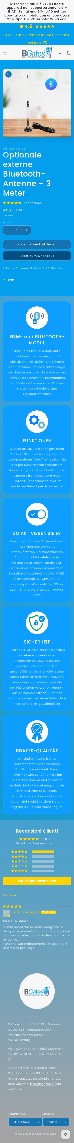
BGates (29, 1133)
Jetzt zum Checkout (37, 256)
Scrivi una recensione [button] (37, 880)
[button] (5, 52)
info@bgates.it (20, 1078)
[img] (12, 906)
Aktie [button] (11, 280)
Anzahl (7, 222)
